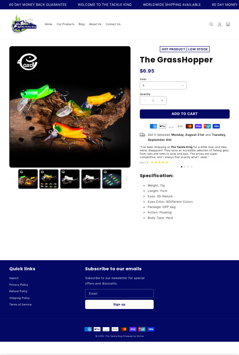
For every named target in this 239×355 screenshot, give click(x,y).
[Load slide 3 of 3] (188, 166)
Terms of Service (20, 304)
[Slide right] (126, 179)
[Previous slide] (178, 167)
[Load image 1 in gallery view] (28, 179)
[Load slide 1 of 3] (181, 166)
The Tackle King (113, 336)
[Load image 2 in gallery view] (48, 179)
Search (14, 278)
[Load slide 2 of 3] (184, 166)
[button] (211, 24)
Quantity (145, 94)
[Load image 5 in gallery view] (111, 179)
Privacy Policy (18, 284)
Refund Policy (18, 291)
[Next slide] (192, 167)
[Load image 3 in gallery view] (69, 179)
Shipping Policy (19, 297)
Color (143, 79)
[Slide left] (13, 179)
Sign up (119, 304)
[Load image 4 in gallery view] (90, 179)
